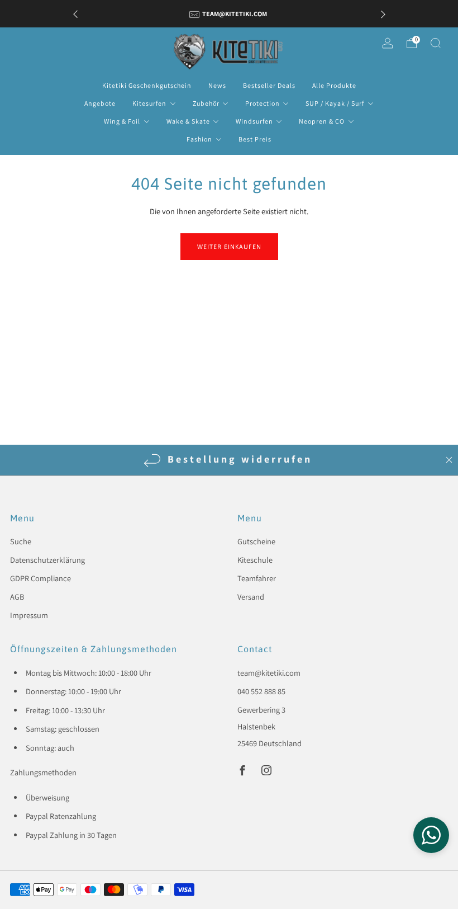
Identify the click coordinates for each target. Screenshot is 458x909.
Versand (250, 596)
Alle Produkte (334, 85)
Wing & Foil (122, 121)
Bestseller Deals (269, 85)
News (217, 85)
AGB (17, 596)
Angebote (100, 103)
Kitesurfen (149, 103)
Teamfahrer (256, 578)
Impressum (29, 615)
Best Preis (254, 139)
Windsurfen (254, 121)
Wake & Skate (188, 121)
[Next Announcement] (383, 13)
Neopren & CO (322, 121)
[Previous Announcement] (75, 13)
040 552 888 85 (261, 691)
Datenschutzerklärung (47, 559)
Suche (20, 541)
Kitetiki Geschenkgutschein (147, 85)
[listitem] (229, 13)
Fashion (199, 139)
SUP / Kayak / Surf (335, 103)
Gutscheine (256, 541)
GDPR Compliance (40, 578)
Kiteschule (255, 559)
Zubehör (206, 103)
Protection (262, 103)
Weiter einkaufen (229, 246)
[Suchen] (435, 43)
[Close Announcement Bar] (449, 459)
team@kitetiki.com (268, 672)
